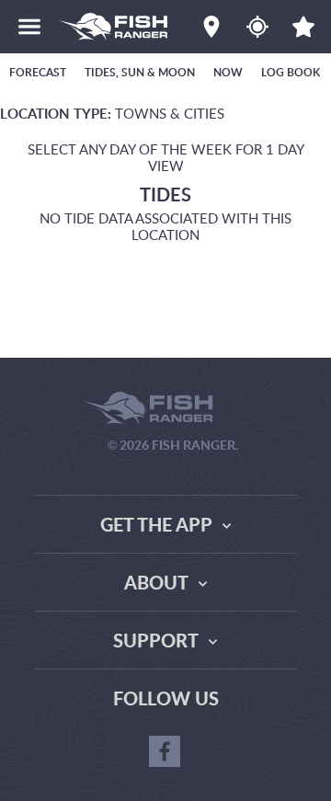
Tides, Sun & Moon (140, 72)
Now (228, 72)
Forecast (37, 72)
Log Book (290, 72)
